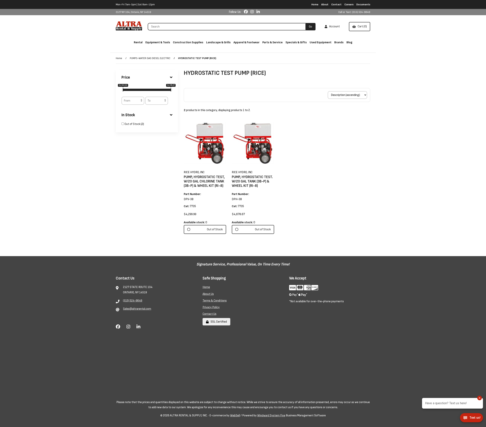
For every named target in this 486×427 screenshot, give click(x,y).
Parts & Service (272, 42)
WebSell (235, 415)
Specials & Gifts (296, 42)
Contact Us (209, 314)
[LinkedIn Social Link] (258, 12)
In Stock (128, 115)
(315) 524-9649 (132, 300)
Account (334, 26)
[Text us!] (471, 419)
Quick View (209, 167)
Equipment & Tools (157, 42)
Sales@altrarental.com (137, 309)
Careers (348, 4)
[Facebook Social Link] (246, 12)
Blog (349, 42)
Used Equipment (320, 42)
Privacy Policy (211, 307)
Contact (336, 4)
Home (314, 4)
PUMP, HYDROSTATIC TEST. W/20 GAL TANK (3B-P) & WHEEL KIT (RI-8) (252, 181)
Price (126, 77)
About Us (208, 294)
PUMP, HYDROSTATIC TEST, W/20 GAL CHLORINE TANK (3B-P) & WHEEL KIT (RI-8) (204, 181)
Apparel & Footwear (247, 42)
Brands (339, 42)
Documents (363, 4)
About (324, 4)
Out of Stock (133, 124)
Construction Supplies (188, 42)
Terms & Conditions (215, 300)
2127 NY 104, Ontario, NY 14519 (133, 12)
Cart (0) (362, 26)
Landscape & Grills (218, 42)
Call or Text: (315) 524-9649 (354, 12)
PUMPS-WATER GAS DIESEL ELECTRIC (150, 58)
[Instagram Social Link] (252, 12)
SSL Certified (218, 322)
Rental (138, 42)
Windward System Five (271, 415)
